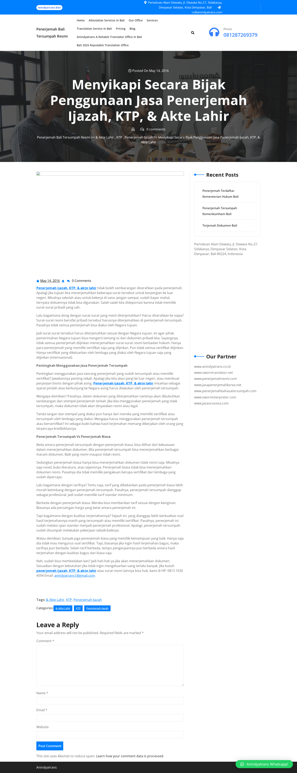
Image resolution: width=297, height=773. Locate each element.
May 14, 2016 (50, 281)
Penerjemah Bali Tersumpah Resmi (63, 137)
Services (152, 20)
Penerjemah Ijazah (139, 137)
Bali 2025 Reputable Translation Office (103, 45)
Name (42, 693)
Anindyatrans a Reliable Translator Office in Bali (109, 37)
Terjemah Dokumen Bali (219, 225)
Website (42, 727)
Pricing (120, 28)
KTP (119, 137)
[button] (264, 764)
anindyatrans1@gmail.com (74, 575)
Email (41, 710)
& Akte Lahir (105, 137)
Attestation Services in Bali (107, 20)
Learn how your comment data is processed (129, 756)
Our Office (136, 20)
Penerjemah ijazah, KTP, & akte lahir (66, 288)
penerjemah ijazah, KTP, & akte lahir (66, 570)
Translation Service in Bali (94, 28)
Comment (45, 641)
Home (81, 20)
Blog (132, 28)
